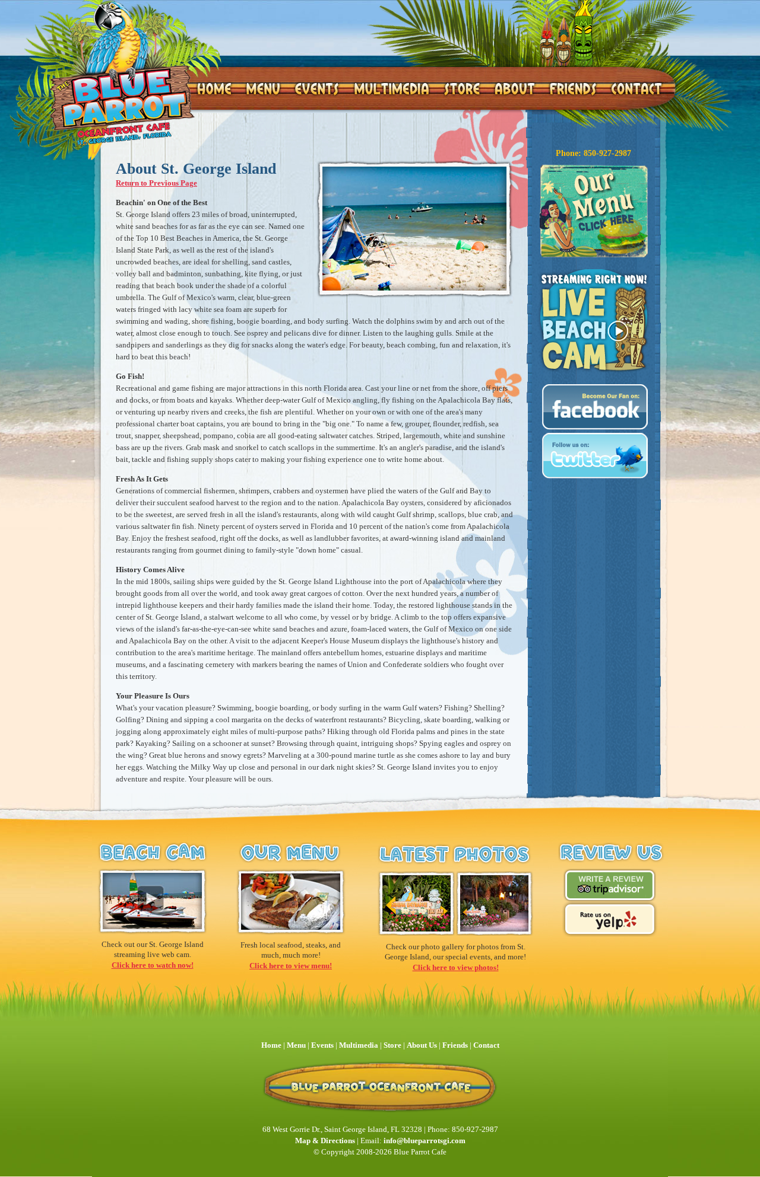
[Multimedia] (391, 88)
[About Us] (514, 88)
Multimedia (358, 1045)
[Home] (121, 72)
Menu (297, 1045)
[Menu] (262, 88)
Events (322, 1045)
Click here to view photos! (456, 967)
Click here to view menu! (290, 965)
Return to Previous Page (156, 182)
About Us (422, 1045)
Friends (455, 1045)
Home (271, 1045)
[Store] (461, 88)
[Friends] (573, 88)
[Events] (317, 88)
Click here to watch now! (153, 965)
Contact (486, 1045)
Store (392, 1045)
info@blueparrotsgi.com (425, 1140)
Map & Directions (325, 1140)
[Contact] (636, 88)
